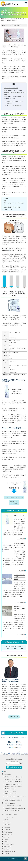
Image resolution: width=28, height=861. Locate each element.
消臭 (16, 648)
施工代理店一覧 (7, 829)
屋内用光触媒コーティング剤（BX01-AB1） (14, 776)
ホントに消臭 (7, 822)
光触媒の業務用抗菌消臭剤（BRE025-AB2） (14, 800)
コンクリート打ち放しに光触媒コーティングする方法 (19, 577)
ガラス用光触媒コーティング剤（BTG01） (14, 781)
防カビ (21, 648)
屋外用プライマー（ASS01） (11, 791)
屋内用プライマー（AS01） (10, 788)
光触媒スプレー (9, 648)
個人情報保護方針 (7, 849)
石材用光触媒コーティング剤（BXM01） (13, 786)
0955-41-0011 (14, 742)
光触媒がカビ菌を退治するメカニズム (13, 90)
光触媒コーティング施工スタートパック (13, 810)
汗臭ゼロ (7, 819)
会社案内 (5, 841)
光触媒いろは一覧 (14, 716)
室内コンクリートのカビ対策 (11, 88)
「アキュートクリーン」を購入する (14, 497)
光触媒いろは (6, 839)
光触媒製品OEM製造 (8, 832)
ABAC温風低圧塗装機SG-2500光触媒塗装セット (15, 808)
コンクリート (19, 646)
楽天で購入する (14, 502)
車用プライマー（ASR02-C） (11, 793)
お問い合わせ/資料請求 (16, 733)
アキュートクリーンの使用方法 (13, 105)
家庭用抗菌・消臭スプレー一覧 (10, 814)
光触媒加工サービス (8, 834)
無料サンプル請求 (7, 846)
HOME (5, 771)
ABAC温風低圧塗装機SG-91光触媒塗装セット (14, 805)
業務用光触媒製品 (7, 774)
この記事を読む (21, 538)
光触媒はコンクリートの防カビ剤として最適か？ (19, 608)
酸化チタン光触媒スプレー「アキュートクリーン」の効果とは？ (19, 545)
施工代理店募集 (7, 827)
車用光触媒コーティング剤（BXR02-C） (13, 784)
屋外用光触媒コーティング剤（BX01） (13, 779)
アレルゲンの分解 (10, 646)
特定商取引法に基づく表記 (9, 851)
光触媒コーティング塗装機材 (10, 803)
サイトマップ (6, 853)
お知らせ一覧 (6, 837)
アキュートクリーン (19, 515)
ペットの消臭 (7, 824)
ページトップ (25, 858)
